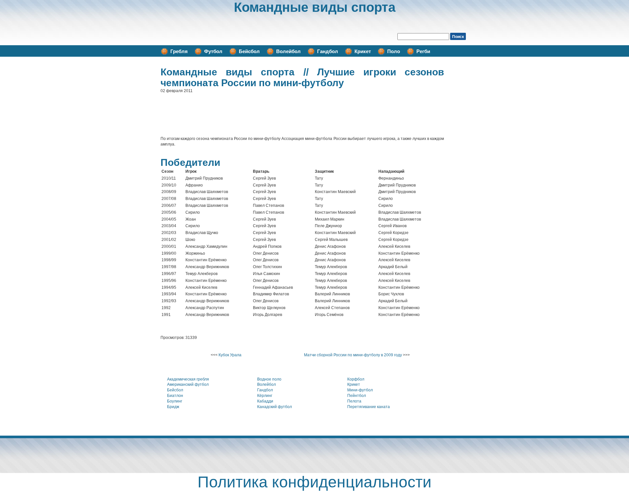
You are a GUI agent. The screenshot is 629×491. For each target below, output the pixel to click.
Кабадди (265, 401)
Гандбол (327, 51)
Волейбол (288, 51)
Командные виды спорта (314, 7)
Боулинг (174, 401)
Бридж (173, 406)
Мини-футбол (360, 390)
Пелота (354, 401)
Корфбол (355, 379)
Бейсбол (249, 51)
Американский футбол (188, 384)
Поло (393, 51)
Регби (423, 51)
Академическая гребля (188, 379)
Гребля (179, 51)
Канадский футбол (274, 406)
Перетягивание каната (368, 406)
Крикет (362, 51)
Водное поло (269, 379)
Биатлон (175, 395)
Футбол (213, 51)
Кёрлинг (264, 395)
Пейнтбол (356, 395)
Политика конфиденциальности (314, 482)
